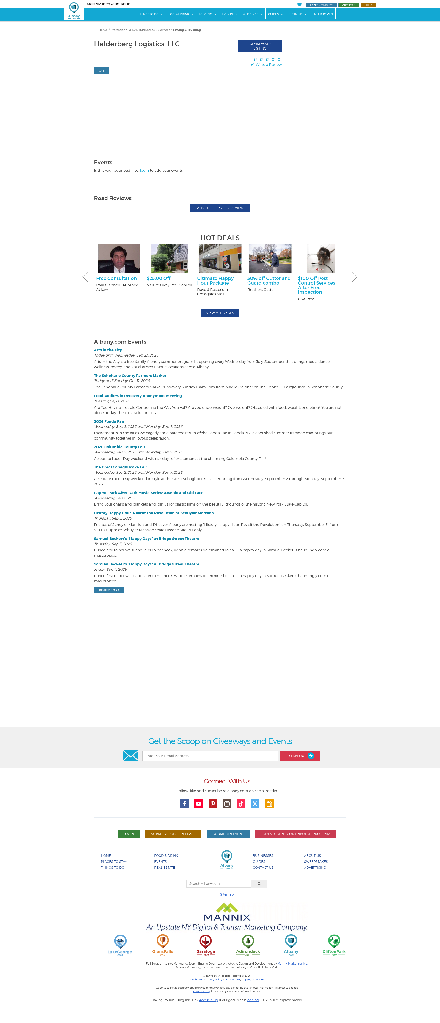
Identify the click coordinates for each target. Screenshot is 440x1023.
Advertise (348, 4)
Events (227, 14)
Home (103, 30)
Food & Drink (178, 14)
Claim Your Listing (260, 46)
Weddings (250, 14)
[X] (255, 803)
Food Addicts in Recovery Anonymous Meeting (138, 395)
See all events (107, 590)
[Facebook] (184, 803)
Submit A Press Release (173, 834)
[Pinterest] (213, 803)
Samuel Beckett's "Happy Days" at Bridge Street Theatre (146, 538)
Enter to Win (322, 14)
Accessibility (208, 1000)
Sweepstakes (316, 861)
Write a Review (268, 64)
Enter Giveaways (321, 4)
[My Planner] (269, 803)
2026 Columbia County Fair (119, 447)
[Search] (259, 884)
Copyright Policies (253, 979)
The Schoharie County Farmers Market (130, 375)
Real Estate (164, 867)
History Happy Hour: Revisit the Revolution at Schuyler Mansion (154, 513)
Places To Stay (114, 861)
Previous (85, 277)
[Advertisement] (220, 672)
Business (295, 14)
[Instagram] (227, 803)
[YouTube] (198, 803)
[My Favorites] (299, 4)
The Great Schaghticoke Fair (120, 467)
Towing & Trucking (187, 30)
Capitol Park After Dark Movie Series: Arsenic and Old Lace (149, 492)
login (144, 170)
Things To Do (148, 14)
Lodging (205, 14)
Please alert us (201, 991)
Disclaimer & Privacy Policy (206, 979)
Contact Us (263, 867)
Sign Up (297, 756)
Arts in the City (108, 350)
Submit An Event (228, 834)
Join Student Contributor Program (295, 834)
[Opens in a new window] (119, 945)
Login (368, 4)
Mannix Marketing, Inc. (293, 963)
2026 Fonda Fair (109, 421)
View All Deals (220, 313)
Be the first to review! (222, 208)
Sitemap (227, 894)
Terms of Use (232, 979)
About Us (312, 855)
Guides (273, 14)
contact (253, 1000)
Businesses (263, 855)
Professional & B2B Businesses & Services (140, 30)
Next (355, 277)
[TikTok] (241, 803)
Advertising (315, 867)
